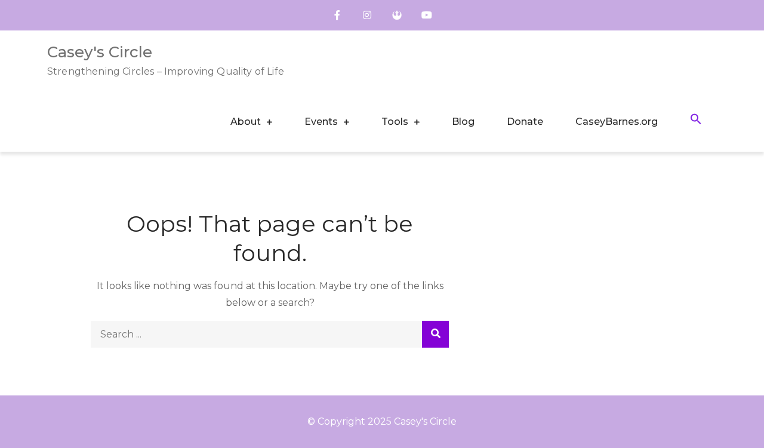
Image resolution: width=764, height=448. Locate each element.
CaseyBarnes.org (616, 121)
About (245, 121)
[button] (696, 121)
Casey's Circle (99, 52)
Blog (463, 121)
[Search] (435, 334)
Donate (525, 121)
